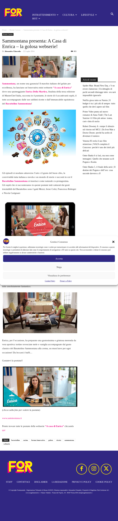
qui (3, 430)
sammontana (69, 440)
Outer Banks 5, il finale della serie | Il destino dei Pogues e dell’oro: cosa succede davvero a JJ (99, 170)
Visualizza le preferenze (59, 275)
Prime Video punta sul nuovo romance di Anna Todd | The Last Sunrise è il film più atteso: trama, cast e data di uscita (97, 117)
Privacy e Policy (66, 281)
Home (4, 30)
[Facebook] (81, 469)
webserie (7, 444)
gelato (50, 440)
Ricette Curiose (15, 30)
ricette (58, 440)
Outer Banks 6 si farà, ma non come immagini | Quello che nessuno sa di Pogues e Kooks (98, 158)
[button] (113, 241)
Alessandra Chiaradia (13, 51)
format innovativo (38, 440)
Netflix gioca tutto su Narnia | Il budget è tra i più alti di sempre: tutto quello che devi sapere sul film (99, 103)
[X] (106, 469)
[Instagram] (93, 469)
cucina (25, 440)
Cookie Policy (50, 281)
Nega (59, 267)
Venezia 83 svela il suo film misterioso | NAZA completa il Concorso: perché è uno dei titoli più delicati (98, 146)
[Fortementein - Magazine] (13, 13)
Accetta (59, 258)
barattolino (15, 440)
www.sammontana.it (12, 418)
